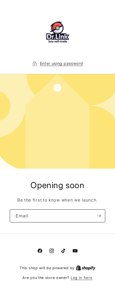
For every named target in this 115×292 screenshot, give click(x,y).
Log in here (82, 277)
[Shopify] (85, 268)
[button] (57, 63)
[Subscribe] (99, 215)
